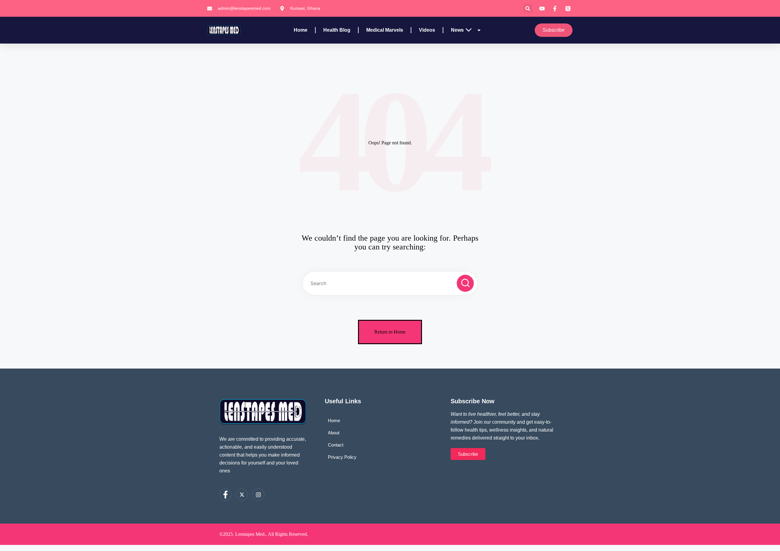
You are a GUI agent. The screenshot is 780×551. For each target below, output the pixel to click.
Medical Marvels (384, 30)
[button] (528, 8)
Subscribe (554, 30)
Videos (427, 30)
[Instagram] (258, 495)
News (457, 30)
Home (300, 30)
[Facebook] (225, 495)
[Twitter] (242, 495)
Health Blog (336, 30)
